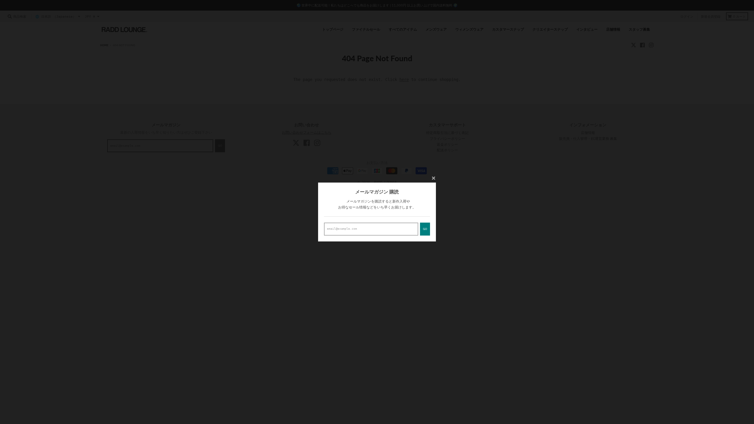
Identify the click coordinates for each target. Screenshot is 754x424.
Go (425, 229)
